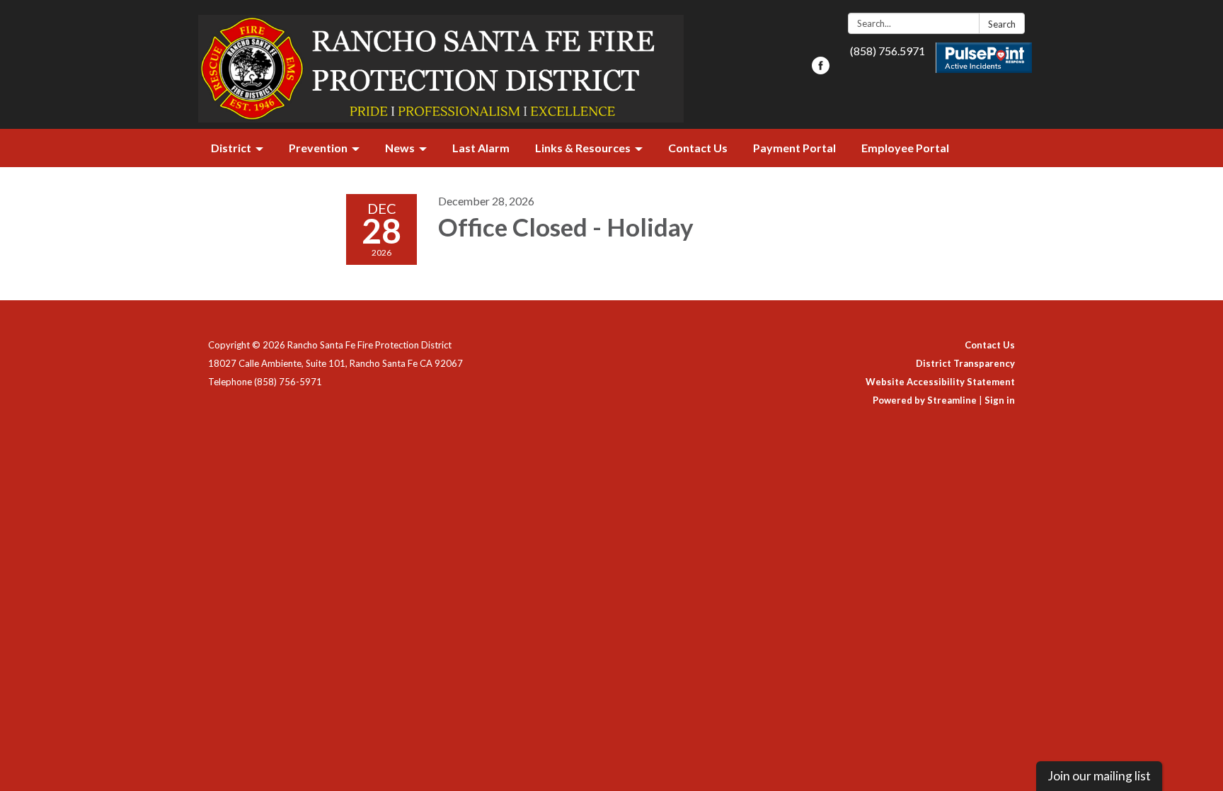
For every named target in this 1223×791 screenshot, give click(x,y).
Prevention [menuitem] (318, 147)
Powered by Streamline (925, 400)
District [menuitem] (231, 147)
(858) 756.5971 (887, 50)
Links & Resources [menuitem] (583, 147)
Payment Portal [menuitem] (794, 147)
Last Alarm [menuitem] (481, 147)
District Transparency (965, 363)
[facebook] (820, 69)
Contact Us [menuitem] (698, 147)
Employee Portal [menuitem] (905, 147)
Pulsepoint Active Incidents (984, 57)
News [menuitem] (400, 147)
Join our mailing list (1099, 775)
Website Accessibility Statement (940, 381)
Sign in (999, 400)
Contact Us (990, 345)
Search (1002, 24)
